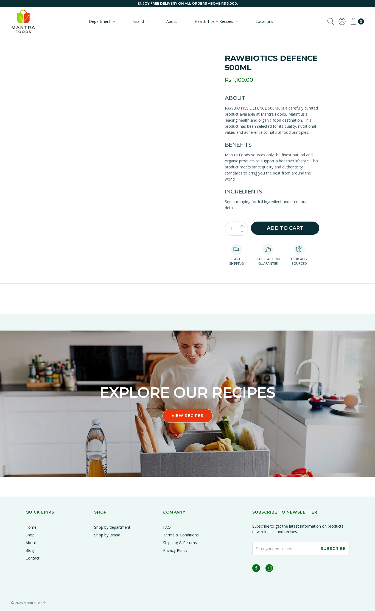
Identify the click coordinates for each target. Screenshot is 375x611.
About (171, 21)
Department (100, 21)
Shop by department (112, 527)
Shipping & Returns (180, 542)
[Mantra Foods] (23, 21)
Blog (30, 550)
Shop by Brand (107, 535)
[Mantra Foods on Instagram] (269, 569)
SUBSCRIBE (333, 548)
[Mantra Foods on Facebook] (256, 569)
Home (31, 527)
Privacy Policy (175, 550)
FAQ (167, 527)
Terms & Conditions (181, 535)
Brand (138, 21)
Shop (30, 535)
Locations (264, 21)
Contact (33, 558)
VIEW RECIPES (187, 415)
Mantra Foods (35, 602)
